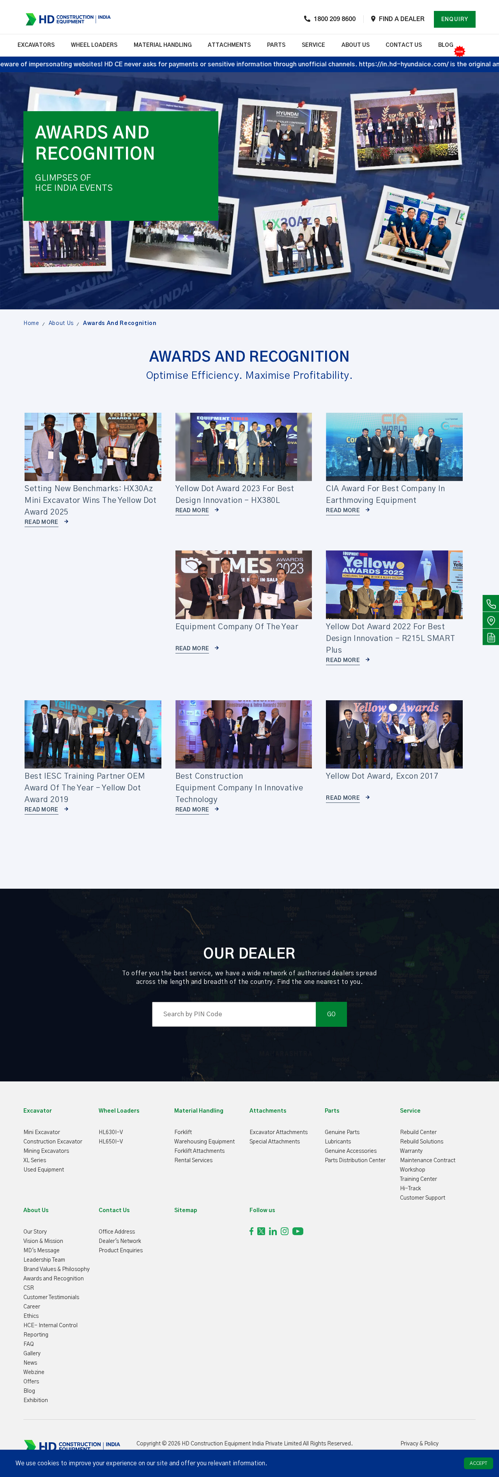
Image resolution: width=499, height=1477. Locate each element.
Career (31, 1307)
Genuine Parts (342, 1132)
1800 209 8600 (335, 19)
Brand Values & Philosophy (56, 1269)
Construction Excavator (52, 1142)
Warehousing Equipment (204, 1142)
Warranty (411, 1151)
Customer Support (422, 1198)
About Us (61, 323)
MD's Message (41, 1250)
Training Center (418, 1179)
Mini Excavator (41, 1132)
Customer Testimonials (51, 1297)
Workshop (412, 1170)
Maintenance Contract (427, 1160)
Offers (31, 1382)
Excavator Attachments (279, 1132)
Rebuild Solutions (421, 1142)
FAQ (28, 1344)
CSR (28, 1288)
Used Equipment (43, 1170)
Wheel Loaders (94, 45)
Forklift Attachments (199, 1151)
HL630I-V (111, 1132)
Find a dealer (402, 19)
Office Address (117, 1232)
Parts (276, 45)
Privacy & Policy (419, 1444)
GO (331, 1014)
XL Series (34, 1160)
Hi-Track (410, 1188)
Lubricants (338, 1142)
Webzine (33, 1372)
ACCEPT (478, 1463)
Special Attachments (275, 1142)
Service (313, 45)
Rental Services (193, 1160)
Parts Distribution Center (355, 1160)
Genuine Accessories (351, 1151)
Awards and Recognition (53, 1279)
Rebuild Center (418, 1132)
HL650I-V (111, 1142)
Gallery (32, 1353)
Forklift (183, 1132)
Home (31, 323)
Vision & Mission (43, 1241)
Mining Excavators (46, 1151)
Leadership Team (44, 1260)
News (30, 1363)
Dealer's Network (120, 1241)
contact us (404, 45)
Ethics (31, 1316)
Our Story (35, 1232)
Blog (445, 45)
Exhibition (35, 1400)
